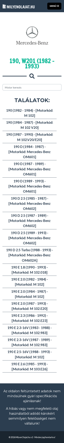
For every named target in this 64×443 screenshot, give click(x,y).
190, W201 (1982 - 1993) (32, 63)
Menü (53, 6)
